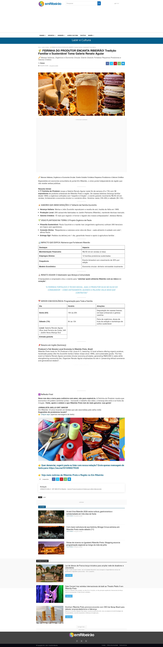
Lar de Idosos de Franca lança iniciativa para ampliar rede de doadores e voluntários (94, 566)
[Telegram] (123, 63)
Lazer (44, 497)
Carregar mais (81, 627)
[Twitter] (111, 63)
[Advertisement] (81, 20)
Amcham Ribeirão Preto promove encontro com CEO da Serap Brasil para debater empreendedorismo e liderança (94, 608)
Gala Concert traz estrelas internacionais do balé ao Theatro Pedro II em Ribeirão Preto (94, 587)
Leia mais (68, 575)
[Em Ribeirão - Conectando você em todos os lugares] (49, 3)
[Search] (99, 3)
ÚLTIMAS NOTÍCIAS (42, 561)
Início (39, 47)
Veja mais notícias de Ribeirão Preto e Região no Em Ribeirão (72, 474)
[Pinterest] (115, 63)
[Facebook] (107, 63)
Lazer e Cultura (81, 40)
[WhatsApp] (119, 63)
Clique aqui (45, 414)
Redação (42, 63)
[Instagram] (81, 641)
